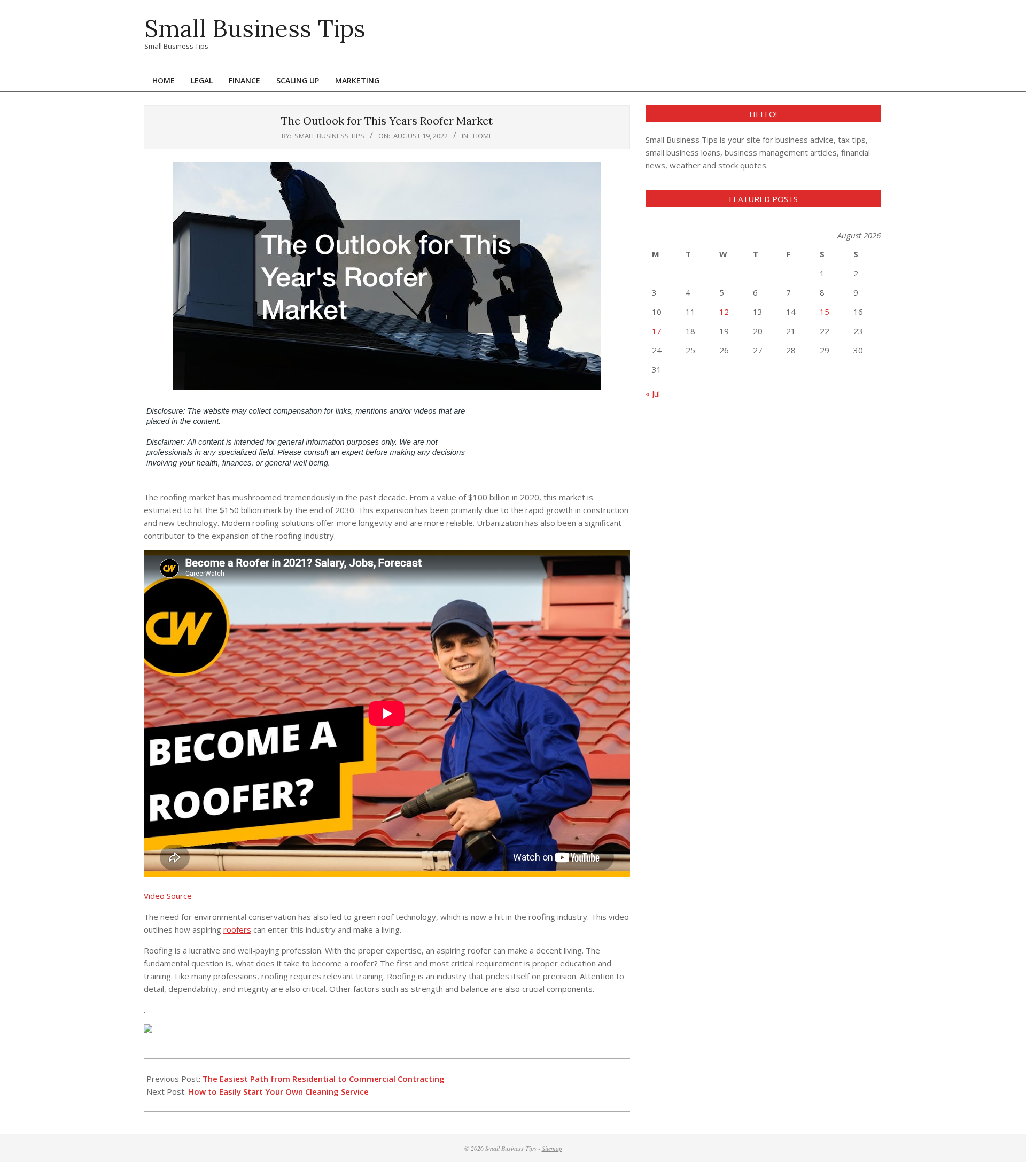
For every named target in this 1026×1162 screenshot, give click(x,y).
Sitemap (552, 1148)
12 (724, 311)
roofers (237, 929)
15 (824, 311)
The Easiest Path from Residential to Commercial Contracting (324, 1078)
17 (657, 331)
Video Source (168, 895)
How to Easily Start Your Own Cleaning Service (278, 1091)
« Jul (653, 393)
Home (483, 136)
